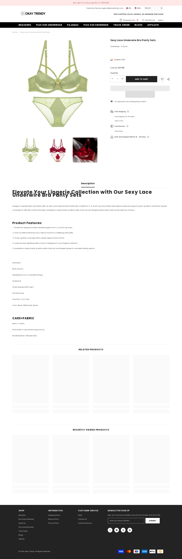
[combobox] (152, 8)
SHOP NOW (105, 3)
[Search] (153, 8)
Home (14, 32)
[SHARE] (167, 79)
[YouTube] (129, 530)
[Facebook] (110, 530)
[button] (140, 94)
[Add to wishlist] (162, 79)
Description (88, 183)
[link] (30, 406)
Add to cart (141, 79)
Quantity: (114, 73)
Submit (152, 520)
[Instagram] (116, 530)
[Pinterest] (123, 530)
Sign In (160, 20)
